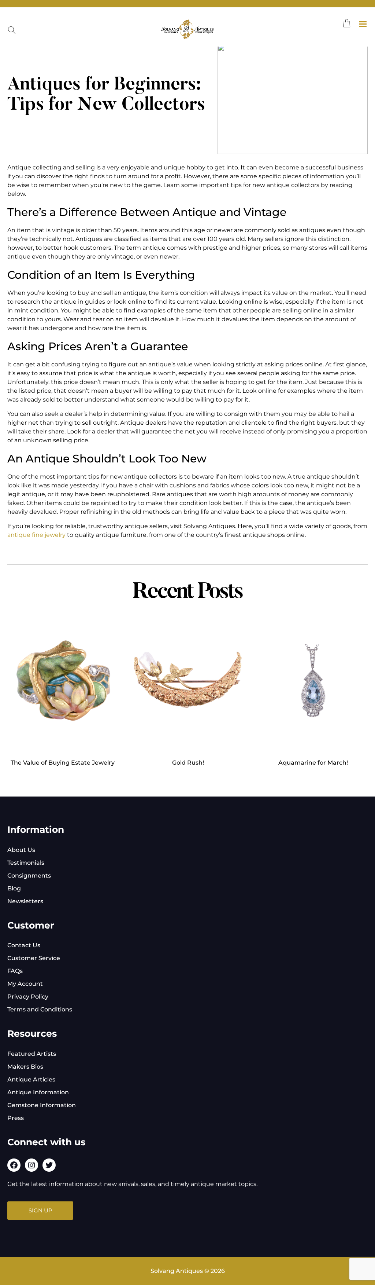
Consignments (29, 875)
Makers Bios (25, 1066)
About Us (21, 849)
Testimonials (25, 862)
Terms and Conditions (39, 1009)
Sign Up (40, 1210)
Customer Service (33, 958)
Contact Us (23, 945)
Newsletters (25, 901)
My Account (25, 983)
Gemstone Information (41, 1105)
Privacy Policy (27, 996)
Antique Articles (31, 1079)
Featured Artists (31, 1053)
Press (15, 1117)
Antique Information (38, 1092)
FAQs (15, 970)
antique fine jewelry (36, 534)
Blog (14, 888)
